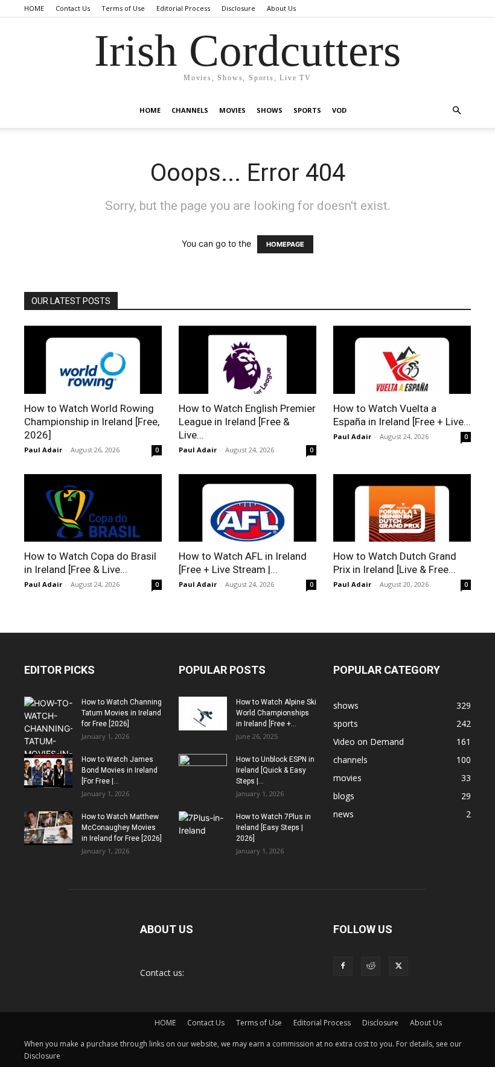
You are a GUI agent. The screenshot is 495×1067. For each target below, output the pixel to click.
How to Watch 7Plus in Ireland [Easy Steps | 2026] (273, 827)
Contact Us (73, 8)
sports (307, 110)
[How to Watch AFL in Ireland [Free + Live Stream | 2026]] (247, 508)
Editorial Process (183, 8)
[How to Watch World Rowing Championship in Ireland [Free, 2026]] (93, 360)
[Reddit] (370, 966)
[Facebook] (343, 966)
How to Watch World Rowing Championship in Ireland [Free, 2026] (91, 421)
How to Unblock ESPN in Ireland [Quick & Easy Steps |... (275, 770)
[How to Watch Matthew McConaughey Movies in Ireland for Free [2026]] (48, 828)
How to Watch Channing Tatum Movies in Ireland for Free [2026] (121, 713)
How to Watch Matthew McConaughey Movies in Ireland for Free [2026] (121, 827)
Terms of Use (123, 8)
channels (189, 110)
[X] (398, 966)
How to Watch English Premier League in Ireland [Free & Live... (247, 421)
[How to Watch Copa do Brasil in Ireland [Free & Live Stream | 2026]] (93, 508)
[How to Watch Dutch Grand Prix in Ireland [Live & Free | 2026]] (402, 508)
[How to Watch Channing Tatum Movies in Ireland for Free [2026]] (48, 735)
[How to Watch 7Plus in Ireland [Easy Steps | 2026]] (203, 828)
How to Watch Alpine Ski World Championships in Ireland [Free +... (276, 713)
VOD (339, 110)
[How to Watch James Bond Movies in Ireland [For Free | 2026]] (48, 771)
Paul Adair (43, 449)
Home (150, 110)
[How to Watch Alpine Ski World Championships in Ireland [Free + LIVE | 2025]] (203, 713)
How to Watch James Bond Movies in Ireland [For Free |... (119, 770)
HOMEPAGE (285, 244)
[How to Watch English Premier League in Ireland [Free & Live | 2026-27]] (247, 360)
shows (270, 110)
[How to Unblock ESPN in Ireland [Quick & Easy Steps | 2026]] (203, 771)
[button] (456, 110)
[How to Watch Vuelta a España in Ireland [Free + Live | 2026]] (402, 360)
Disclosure (238, 8)
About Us (281, 8)
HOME (34, 8)
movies (232, 110)
